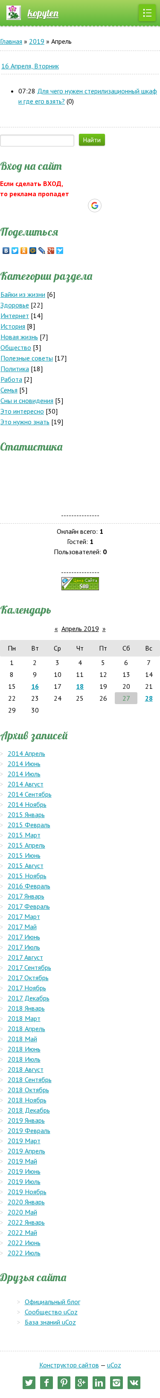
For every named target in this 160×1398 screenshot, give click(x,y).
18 (80, 686)
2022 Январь (26, 1222)
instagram (116, 1382)
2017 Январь (26, 896)
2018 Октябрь (28, 1089)
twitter (29, 1382)
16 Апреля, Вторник (30, 66)
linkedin (99, 1382)
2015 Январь (26, 814)
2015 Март (24, 835)
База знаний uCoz (50, 1322)
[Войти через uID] (50, 205)
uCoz (114, 1365)
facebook (46, 1382)
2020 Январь (26, 1202)
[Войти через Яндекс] (79, 205)
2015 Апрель (26, 845)
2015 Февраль (29, 824)
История (12, 326)
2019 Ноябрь (27, 1191)
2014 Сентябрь (30, 794)
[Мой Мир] (33, 250)
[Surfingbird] (59, 250)
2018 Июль (24, 1059)
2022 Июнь (24, 1242)
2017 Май (22, 926)
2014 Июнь (24, 763)
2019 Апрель (26, 1151)
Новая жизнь (19, 337)
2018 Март (24, 1018)
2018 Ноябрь (27, 1100)
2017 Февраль (29, 906)
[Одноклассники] (24, 250)
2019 (36, 41)
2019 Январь (26, 1120)
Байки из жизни (22, 294)
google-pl (81, 1382)
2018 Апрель (26, 1028)
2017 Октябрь (28, 977)
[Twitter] (15, 250)
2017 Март (24, 916)
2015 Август (26, 865)
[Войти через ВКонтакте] (65, 205)
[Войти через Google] (95, 205)
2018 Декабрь (29, 1110)
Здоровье (14, 305)
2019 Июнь (24, 1171)
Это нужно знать (24, 421)
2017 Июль (24, 947)
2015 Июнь (24, 855)
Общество (15, 347)
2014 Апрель (26, 753)
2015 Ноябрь (27, 875)
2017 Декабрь (28, 998)
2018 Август (26, 1069)
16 (35, 686)
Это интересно (22, 411)
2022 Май (22, 1232)
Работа (11, 379)
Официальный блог (52, 1301)
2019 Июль (24, 1181)
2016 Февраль (29, 886)
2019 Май (22, 1161)
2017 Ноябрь (27, 988)
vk (134, 1382)
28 (149, 698)
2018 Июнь (24, 1049)
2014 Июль (24, 773)
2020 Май (22, 1212)
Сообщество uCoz (51, 1312)
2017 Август (25, 957)
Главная (11, 41)
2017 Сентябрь (29, 967)
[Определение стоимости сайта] (80, 583)
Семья (8, 390)
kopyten (43, 12)
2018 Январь (26, 1008)
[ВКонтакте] (6, 250)
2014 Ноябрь (27, 804)
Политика (14, 368)
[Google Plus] (51, 250)
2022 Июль (24, 1253)
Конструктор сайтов (69, 1365)
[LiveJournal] (42, 250)
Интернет (14, 315)
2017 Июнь (24, 937)
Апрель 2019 (80, 628)
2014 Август (26, 784)
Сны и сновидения (26, 400)
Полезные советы (26, 358)
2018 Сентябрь (30, 1079)
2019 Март (24, 1140)
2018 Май (22, 1038)
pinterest (64, 1382)
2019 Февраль (29, 1130)
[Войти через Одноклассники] (109, 205)
